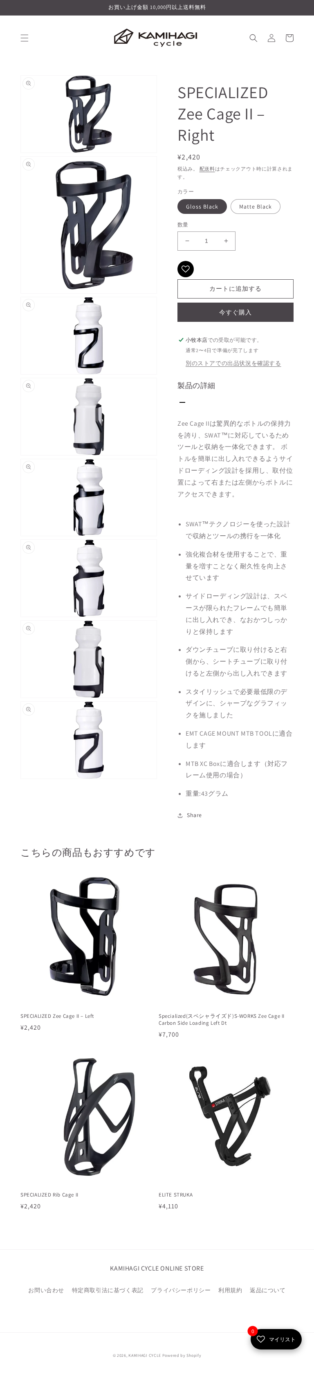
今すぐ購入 (235, 312)
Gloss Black (202, 206)
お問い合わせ (46, 1290)
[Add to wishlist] (185, 269)
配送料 (207, 169)
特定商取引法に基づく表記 (108, 1290)
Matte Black (255, 206)
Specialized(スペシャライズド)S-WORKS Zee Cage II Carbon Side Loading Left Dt (222, 1019)
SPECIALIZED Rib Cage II (49, 1195)
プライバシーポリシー (181, 1290)
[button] (25, 38)
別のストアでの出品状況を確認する (233, 363)
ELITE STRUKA (176, 1195)
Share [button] (194, 815)
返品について (268, 1290)
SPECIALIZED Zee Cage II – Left (57, 1016)
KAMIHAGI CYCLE (144, 1355)
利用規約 (230, 1290)
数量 (182, 224)
